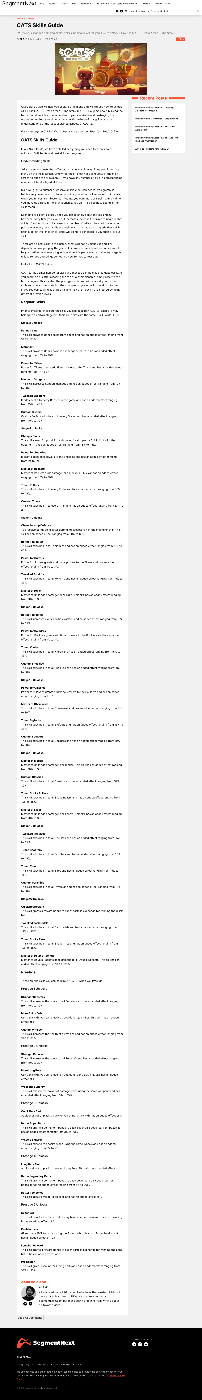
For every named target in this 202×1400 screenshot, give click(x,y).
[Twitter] (117, 10)
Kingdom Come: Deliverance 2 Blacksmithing (156, 118)
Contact (164, 11)
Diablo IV (146, 3)
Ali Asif (23, 39)
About (134, 11)
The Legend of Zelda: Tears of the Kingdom (116, 3)
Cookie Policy (42, 1364)
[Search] (198, 11)
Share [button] (181, 39)
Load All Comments (30, 1317)
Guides (64, 3)
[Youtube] (126, 10)
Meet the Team (148, 11)
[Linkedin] (30, 1304)
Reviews (52, 3)
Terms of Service (62, 1364)
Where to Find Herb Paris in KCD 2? (152, 149)
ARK (74, 3)
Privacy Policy (23, 1364)
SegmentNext (19, 3)
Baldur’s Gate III (162, 3)
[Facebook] (121, 10)
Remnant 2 (85, 3)
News (41, 3)
